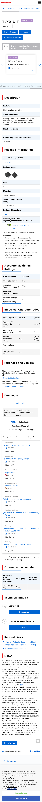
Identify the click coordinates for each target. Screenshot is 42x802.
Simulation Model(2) (20, 426)
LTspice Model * (11, 486)
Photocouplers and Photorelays (18, 544)
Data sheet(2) (24, 422)
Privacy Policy (12, 788)
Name (4, 437)
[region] (21, 783)
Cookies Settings (21, 793)
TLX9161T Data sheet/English (17, 459)
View (5, 214)
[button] (39, 2)
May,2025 (9, 451)
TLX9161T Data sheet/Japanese (18, 445)
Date (34, 437)
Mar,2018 (9, 521)
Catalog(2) (30, 430)
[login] (38, 741)
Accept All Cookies (21, 798)
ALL (6, 46)
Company (11, 761)
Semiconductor (14, 8)
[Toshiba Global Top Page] (6, 2)
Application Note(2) (14, 430)
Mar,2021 (9, 505)
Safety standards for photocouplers (19, 499)
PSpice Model (10, 472)
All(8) (13, 422)
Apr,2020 (9, 551)
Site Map (36, 751)
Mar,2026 (9, 537)
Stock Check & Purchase (15, 387)
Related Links (29, 86)
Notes (39, 86)
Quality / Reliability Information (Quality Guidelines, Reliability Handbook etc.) (21, 643)
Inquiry (19, 86)
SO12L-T (10, 162)
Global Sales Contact (14, 378)
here (23, 685)
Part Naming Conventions (15, 648)
